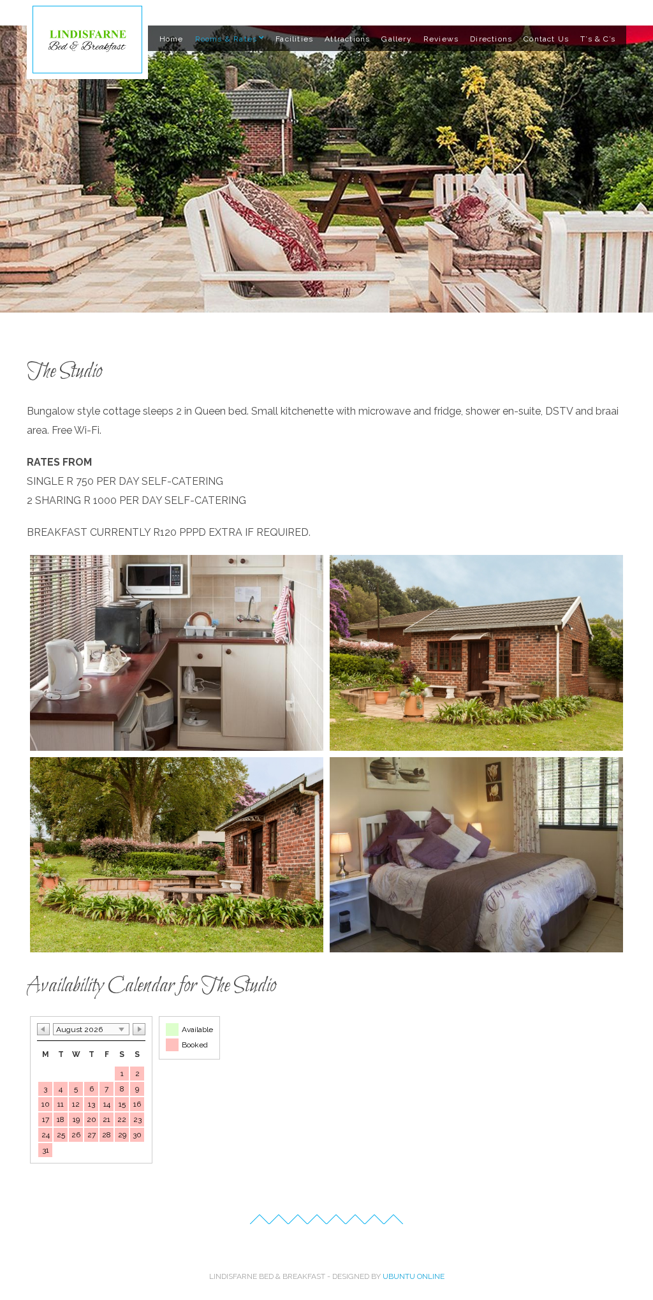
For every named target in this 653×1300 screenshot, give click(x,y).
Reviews (441, 38)
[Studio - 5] (476, 855)
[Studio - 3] (476, 653)
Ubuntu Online (413, 1276)
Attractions (347, 38)
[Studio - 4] (176, 855)
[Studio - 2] (176, 653)
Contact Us (546, 38)
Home (171, 38)
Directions (491, 38)
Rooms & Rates (226, 38)
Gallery (396, 38)
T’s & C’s (597, 38)
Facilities (294, 38)
